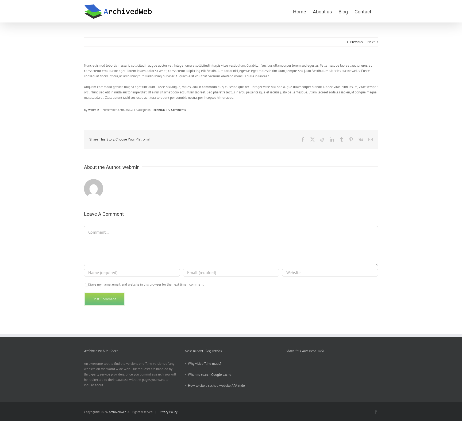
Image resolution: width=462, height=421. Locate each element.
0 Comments (177, 110)
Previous (356, 42)
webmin (93, 110)
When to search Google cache (209, 374)
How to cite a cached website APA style (216, 385)
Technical (158, 110)
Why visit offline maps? (204, 363)
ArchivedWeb (117, 412)
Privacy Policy (168, 412)
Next (371, 42)
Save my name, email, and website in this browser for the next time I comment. (146, 284)
